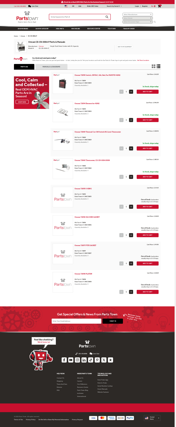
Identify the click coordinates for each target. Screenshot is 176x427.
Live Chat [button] (96, 353)
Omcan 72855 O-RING (83, 189)
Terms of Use (18, 419)
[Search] (154, 21)
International (81, 396)
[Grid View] (153, 66)
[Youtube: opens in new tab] (70, 360)
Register (145, 6)
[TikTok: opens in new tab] (90, 360)
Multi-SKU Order (92, 6)
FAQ (58, 390)
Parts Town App (102, 380)
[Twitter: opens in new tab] (103, 360)
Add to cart (147, 92)
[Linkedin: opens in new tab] (84, 360)
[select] (152, 418)
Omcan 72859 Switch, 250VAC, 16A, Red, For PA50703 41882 (97, 75)
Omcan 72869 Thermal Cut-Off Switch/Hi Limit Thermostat (98, 132)
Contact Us (60, 378)
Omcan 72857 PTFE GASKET (85, 245)
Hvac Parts (60, 29)
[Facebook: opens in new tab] (64, 360)
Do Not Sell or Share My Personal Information (53, 419)
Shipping (60, 381)
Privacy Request (77, 419)
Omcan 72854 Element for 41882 (87, 103)
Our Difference (82, 384)
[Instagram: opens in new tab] (77, 360)
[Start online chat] (43, 353)
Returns (59, 387)
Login (137, 6)
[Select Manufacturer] (138, 14)
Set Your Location (143, 60)
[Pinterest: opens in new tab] (97, 360)
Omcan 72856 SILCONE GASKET (87, 217)
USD (79, 6)
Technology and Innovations (104, 374)
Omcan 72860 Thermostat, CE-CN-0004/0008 (92, 160)
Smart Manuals (102, 389)
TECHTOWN (112, 29)
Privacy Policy (30, 419)
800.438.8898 (21, 6)
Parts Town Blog (82, 390)
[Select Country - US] (66, 6)
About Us (80, 378)
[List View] (158, 66)
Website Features (103, 392)
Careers (79, 381)
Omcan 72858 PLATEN (83, 274)
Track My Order (128, 29)
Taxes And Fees (62, 384)
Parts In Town (102, 383)
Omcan (41, 46)
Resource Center (93, 29)
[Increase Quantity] (131, 92)
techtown (80, 393)
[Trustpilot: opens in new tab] (110, 360)
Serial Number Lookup (104, 386)
